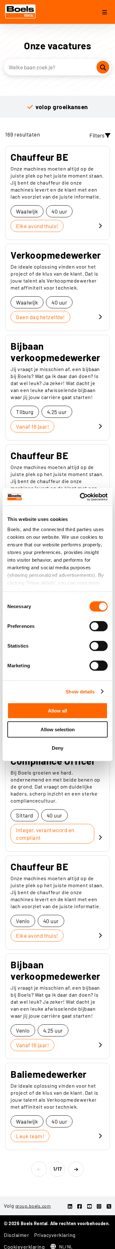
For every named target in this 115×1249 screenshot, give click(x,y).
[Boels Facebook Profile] (79, 1206)
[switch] (98, 626)
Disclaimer (16, 1235)
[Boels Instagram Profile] (99, 1206)
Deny (57, 748)
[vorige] (39, 1169)
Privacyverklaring (55, 1235)
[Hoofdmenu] (104, 13)
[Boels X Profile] (109, 1206)
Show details (80, 691)
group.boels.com (33, 1206)
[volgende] (76, 1169)
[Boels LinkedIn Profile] (70, 1206)
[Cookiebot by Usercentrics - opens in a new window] (81, 497)
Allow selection (58, 729)
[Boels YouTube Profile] (89, 1206)
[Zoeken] (103, 67)
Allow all (57, 710)
